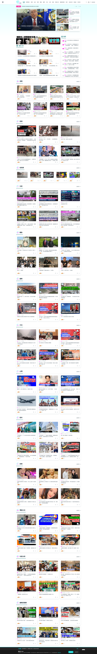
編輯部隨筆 (62, 2)
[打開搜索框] (86, 2)
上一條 (76, 6)
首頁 (24, 2)
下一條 (79, 6)
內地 (47, 2)
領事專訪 (28, 2)
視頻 (38, 2)
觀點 (41, 2)
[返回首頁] (19, 2)
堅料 (67, 2)
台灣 (50, 2)
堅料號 (79, 2)
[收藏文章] (51, 28)
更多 (77, 648)
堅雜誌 (75, 2)
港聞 (32, 2)
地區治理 (70, 2)
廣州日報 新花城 (36, 648)
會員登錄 (93, 2)
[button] (20, 28)
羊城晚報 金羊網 (30, 648)
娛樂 (53, 2)
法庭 (35, 2)
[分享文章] (53, 28)
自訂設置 (76, 652)
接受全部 (70, 652)
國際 (44, 2)
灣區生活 (57, 2)
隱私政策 (59, 652)
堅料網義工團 (24, 648)
